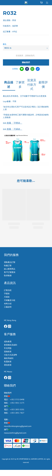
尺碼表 (7, 297)
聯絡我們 (26, 62)
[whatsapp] (32, 69)
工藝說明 (7, 307)
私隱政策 (7, 361)
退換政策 (7, 351)
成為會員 (7, 341)
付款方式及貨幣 (10, 355)
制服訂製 (7, 265)
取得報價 (7, 275)
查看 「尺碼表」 (14, 129)
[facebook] (27, 69)
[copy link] (38, 69)
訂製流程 (7, 290)
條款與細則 (8, 358)
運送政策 (7, 365)
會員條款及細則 (10, 345)
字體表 (7, 293)
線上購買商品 (9, 269)
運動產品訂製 (10, 262)
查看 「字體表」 (14, 123)
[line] (22, 69)
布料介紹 (8, 303)
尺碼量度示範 (10, 300)
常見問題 (7, 348)
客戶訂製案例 (9, 272)
